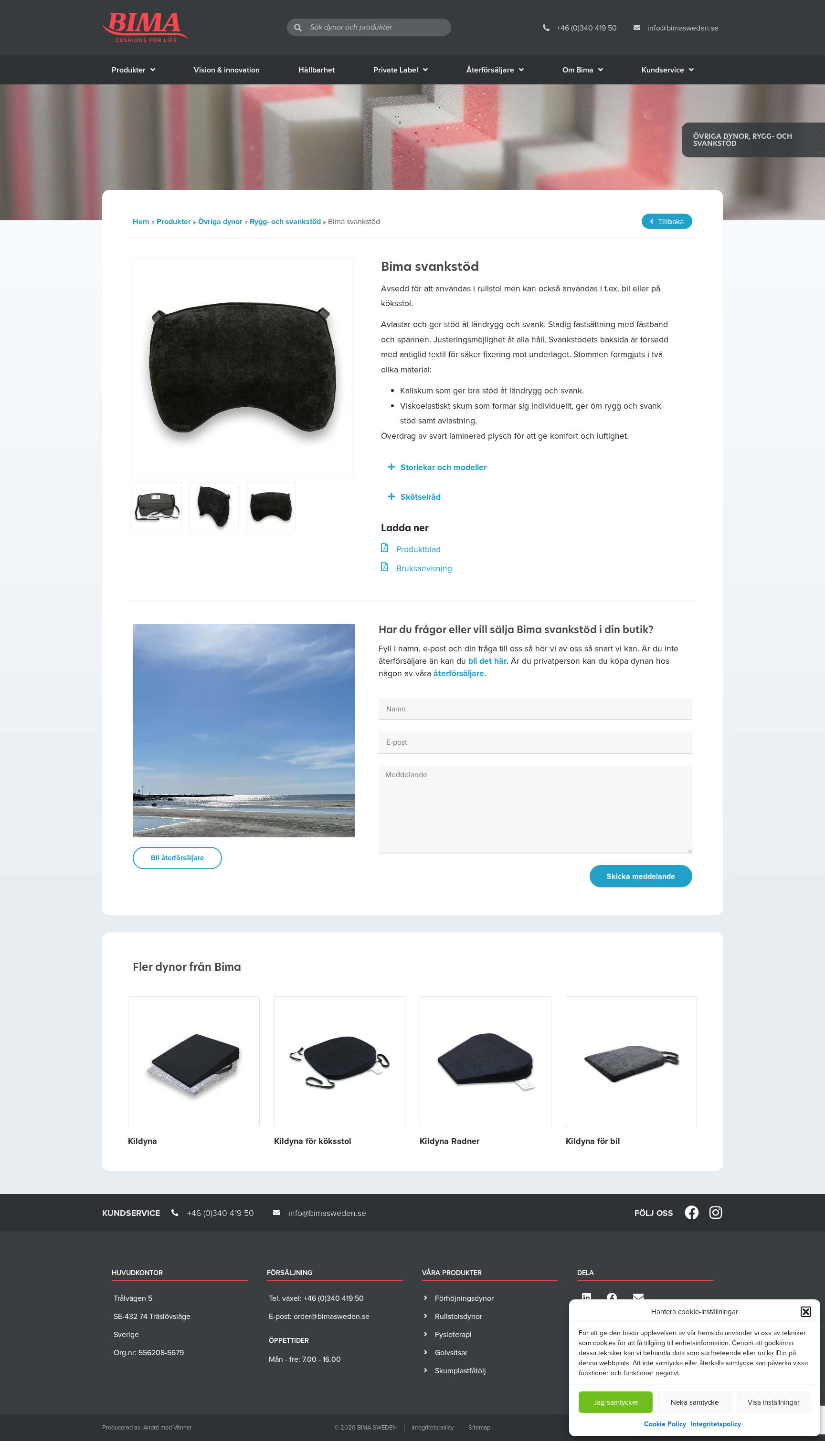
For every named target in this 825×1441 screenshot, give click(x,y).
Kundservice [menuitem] (663, 69)
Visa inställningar (774, 1402)
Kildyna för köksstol (312, 1141)
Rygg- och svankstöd (285, 221)
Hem (141, 221)
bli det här (487, 661)
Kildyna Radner (449, 1141)
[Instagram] (716, 1212)
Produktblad (418, 549)
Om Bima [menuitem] (577, 69)
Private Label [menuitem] (395, 69)
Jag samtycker (615, 1402)
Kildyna (142, 1141)
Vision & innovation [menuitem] (227, 69)
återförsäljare (459, 673)
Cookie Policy (665, 1424)
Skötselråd (421, 497)
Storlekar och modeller (444, 467)
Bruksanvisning (424, 568)
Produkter (174, 221)
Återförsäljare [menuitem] (490, 69)
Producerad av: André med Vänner (147, 1427)
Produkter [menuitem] (129, 69)
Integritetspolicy (716, 1424)
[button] (806, 1312)
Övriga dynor (220, 221)
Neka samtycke (695, 1402)
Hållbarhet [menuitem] (316, 69)
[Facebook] (692, 1212)
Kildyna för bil (593, 1141)
